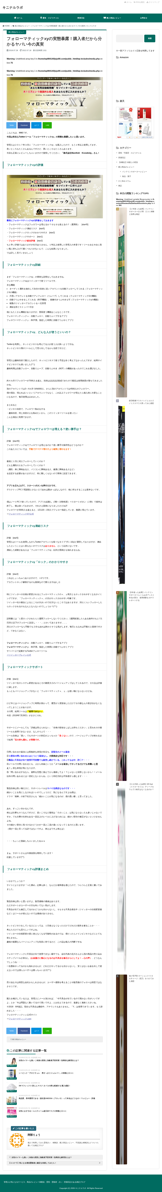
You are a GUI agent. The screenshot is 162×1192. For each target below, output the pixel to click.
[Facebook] (23, 125)
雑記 (120, 186)
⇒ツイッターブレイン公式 (19, 655)
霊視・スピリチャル (51, 18)
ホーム (129, 2)
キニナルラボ (13, 7)
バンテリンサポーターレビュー (134, 172)
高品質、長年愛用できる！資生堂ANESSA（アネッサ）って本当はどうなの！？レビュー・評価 (57, 1098)
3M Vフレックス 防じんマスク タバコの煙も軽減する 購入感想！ (44, 1086)
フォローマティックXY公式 (21, 514)
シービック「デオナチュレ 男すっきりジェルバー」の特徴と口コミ (46, 1073)
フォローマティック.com (20, 1019)
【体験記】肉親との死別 (128, 162)
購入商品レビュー (114, 18)
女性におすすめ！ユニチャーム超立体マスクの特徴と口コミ (43, 1111)
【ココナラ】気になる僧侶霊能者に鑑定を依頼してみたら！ (32, 1163)
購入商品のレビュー (19, 1039)
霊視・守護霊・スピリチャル (129, 153)
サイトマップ (153, 2)
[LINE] (47, 125)
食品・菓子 (126, 176)
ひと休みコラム (124, 181)
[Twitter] (11, 125)
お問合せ (143, 18)
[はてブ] (36, 125)
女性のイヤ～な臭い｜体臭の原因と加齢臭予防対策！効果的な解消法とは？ (49, 1060)
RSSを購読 (140, 2)
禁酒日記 (81, 18)
